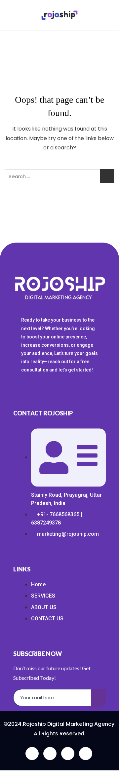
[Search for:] (59, 176)
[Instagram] (85, 753)
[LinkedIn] (67, 753)
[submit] (98, 698)
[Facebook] (32, 753)
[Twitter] (50, 753)
